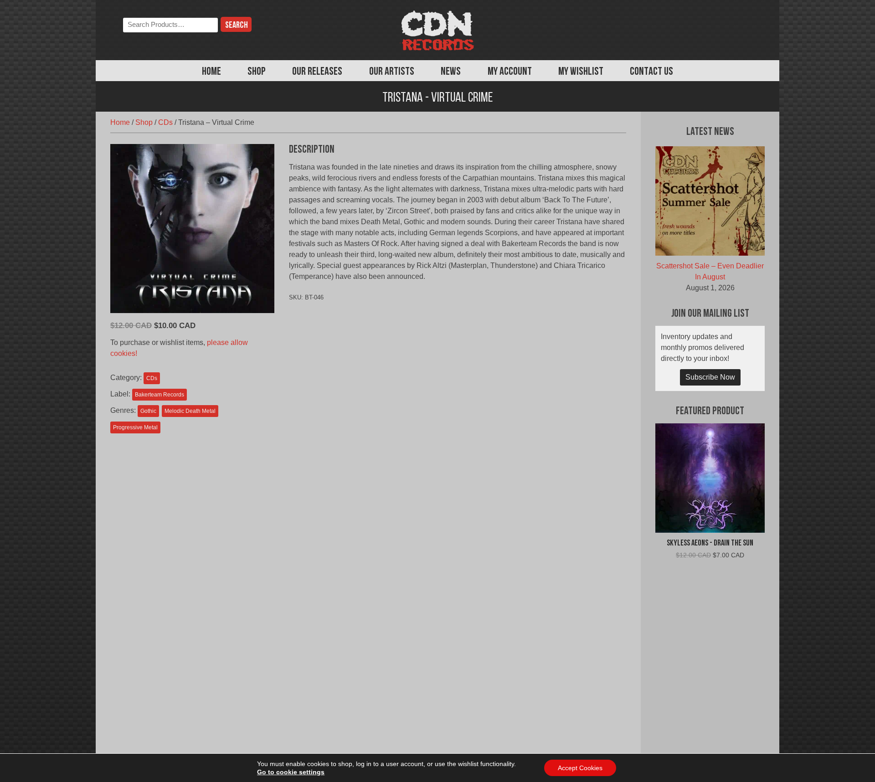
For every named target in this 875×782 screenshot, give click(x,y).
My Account (510, 72)
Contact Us (651, 72)
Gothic (148, 411)
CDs (165, 122)
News (451, 72)
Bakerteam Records (159, 394)
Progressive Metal (135, 427)
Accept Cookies (580, 768)
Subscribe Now (710, 377)
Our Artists (391, 72)
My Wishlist (580, 72)
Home (211, 72)
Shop (256, 72)
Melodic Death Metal (190, 411)
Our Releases (317, 72)
